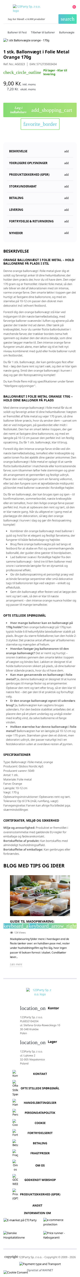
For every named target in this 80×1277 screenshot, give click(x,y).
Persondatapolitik (40, 1113)
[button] (40, 173)
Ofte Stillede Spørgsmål (40, 1088)
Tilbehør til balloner (43, 32)
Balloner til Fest (17, 32)
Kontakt (40, 1074)
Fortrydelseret (40, 1133)
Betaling (40, 1143)
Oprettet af (40, 1270)
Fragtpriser (40, 1153)
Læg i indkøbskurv (41, 109)
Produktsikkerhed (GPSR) (40, 1194)
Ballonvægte (66, 32)
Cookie (40, 1123)
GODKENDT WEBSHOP (40, 1180)
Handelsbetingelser (40, 1103)
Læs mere (16, 964)
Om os (40, 1165)
